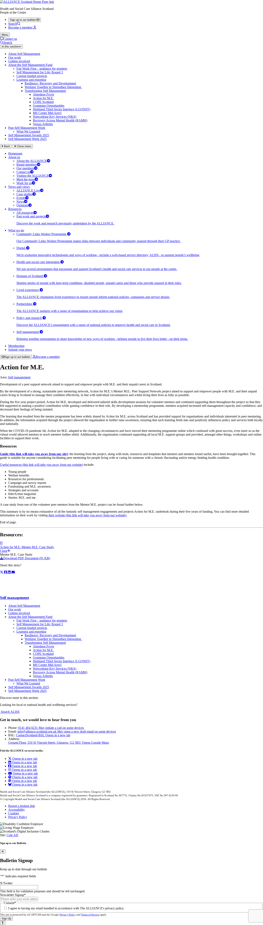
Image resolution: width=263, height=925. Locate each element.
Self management (19, 377)
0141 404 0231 (51, 728)
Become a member (48, 356)
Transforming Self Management (45, 90)
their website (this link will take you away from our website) (87, 515)
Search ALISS (10, 711)
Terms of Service (90, 914)
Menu (5, 34)
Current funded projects (31, 76)
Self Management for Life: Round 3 (39, 72)
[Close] (2, 851)
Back (6, 146)
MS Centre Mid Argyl (47, 113)
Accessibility (16, 809)
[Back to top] (2, 923)
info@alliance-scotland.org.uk (66, 731)
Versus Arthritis (43, 124)
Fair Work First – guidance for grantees (41, 68)
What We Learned (28, 131)
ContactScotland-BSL (43, 735)
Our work (14, 57)
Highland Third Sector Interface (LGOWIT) (61, 109)
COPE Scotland (43, 102)
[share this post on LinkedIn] (10, 572)
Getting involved (19, 61)
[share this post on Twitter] (2, 572)
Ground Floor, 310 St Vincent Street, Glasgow (58, 742)
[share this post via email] (13, 572)
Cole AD (12, 835)
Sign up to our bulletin (17, 356)
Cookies (13, 813)
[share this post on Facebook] (6, 572)
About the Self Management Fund (30, 65)
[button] (131, 547)
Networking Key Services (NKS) (54, 116)
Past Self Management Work (26, 128)
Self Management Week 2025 (27, 139)
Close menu (23, 146)
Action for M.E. (43, 98)
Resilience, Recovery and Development (50, 83)
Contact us (10, 38)
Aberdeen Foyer (43, 94)
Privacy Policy (17, 817)
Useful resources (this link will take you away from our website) (41, 464)
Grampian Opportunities (48, 105)
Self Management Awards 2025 (28, 135)
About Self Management (24, 54)
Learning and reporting (31, 79)
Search (12, 23)
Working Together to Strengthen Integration (53, 87)
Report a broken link (21, 806)
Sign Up (6, 918)
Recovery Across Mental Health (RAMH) (60, 120)
